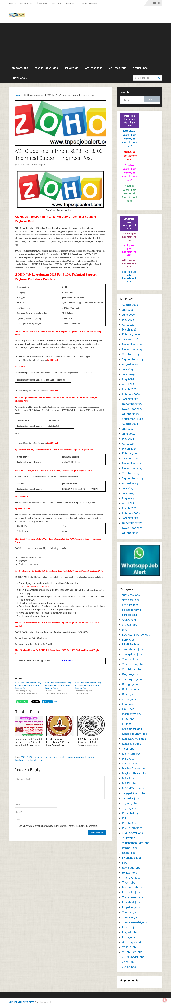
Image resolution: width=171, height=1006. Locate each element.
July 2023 (127, 488)
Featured (128, 704)
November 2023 (132, 468)
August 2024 (130, 423)
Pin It (56, 701)
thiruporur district (133, 887)
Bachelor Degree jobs (136, 634)
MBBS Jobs (129, 783)
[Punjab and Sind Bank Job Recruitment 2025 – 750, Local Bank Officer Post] (29, 726)
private (69, 757)
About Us (12, 3)
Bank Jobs (128, 639)
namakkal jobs (130, 798)
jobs (56, 757)
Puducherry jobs (132, 828)
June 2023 (128, 493)
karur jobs (128, 748)
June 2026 (128, 314)
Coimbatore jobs (132, 664)
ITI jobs (126, 723)
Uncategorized (131, 942)
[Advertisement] (85, 43)
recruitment (80, 757)
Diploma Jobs (130, 689)
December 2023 (132, 463)
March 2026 (129, 329)
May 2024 (128, 438)
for (46, 757)
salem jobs (129, 852)
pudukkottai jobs (132, 833)
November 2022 (132, 528)
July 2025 (127, 369)
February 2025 (131, 394)
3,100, (30, 757)
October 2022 (130, 532)
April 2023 (128, 503)
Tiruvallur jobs (131, 917)
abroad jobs (129, 614)
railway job (71, 68)
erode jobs (129, 699)
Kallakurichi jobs (132, 728)
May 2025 (128, 379)
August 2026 (130, 304)
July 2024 (128, 428)
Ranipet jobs (130, 847)
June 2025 (128, 374)
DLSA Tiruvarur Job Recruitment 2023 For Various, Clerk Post (88, 742)
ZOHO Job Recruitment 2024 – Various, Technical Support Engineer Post (88, 685)
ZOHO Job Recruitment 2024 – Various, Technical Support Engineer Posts (58, 685)
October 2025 (130, 354)
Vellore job (129, 947)
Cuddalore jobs (131, 669)
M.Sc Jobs (128, 758)
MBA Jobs (128, 778)
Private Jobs (19, 78)
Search (159, 78)
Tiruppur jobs (130, 912)
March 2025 (129, 389)
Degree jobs (140, 68)
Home (18, 95)
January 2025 (130, 399)
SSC (124, 862)
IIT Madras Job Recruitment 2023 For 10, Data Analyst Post (59, 742)
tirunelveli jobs (131, 902)
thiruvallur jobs (131, 892)
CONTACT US (26, 3)
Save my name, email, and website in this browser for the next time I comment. (58, 826)
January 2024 (130, 458)
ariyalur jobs (129, 624)
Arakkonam (129, 619)
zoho (40, 760)
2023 (23, 757)
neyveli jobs (129, 803)
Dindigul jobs (130, 684)
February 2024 (131, 453)
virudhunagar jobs (133, 957)
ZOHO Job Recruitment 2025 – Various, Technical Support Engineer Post (28, 685)
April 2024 (128, 443)
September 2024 (132, 418)
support (91, 757)
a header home (131, 609)
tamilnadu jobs (38, 164)
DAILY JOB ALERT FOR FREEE (21, 1002)
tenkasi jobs (129, 872)
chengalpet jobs (132, 654)
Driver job (128, 694)
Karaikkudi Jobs (131, 743)
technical (31, 760)
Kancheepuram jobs (134, 733)
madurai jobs (130, 763)
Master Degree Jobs (135, 768)
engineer (38, 757)
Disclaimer (70, 3)
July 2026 (128, 309)
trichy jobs (128, 937)
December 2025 (132, 344)
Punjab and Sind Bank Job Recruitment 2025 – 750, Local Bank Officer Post (28, 742)
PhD (124, 818)
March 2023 (129, 508)
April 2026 (128, 324)
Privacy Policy (41, 3)
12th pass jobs (93, 68)
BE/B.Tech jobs (132, 644)
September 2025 (132, 359)
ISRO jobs (128, 719)
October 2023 (130, 473)
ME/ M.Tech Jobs (133, 788)
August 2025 (130, 364)
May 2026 (128, 319)
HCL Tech (128, 709)
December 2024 (132, 404)
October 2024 (130, 413)
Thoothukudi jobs (133, 897)
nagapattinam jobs (133, 793)
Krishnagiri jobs (131, 753)
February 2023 (131, 513)
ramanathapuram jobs (135, 842)
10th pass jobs (117, 68)
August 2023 (130, 483)
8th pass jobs (130, 604)
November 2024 (132, 409)
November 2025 (132, 349)
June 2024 (128, 433)
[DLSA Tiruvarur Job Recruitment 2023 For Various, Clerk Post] (91, 726)
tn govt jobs (20, 68)
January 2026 (130, 339)
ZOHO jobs (129, 966)
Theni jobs (128, 882)
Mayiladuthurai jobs (134, 773)
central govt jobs (46, 68)
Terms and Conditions (88, 3)
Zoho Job (128, 962)
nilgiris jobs (129, 808)
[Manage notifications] (165, 1000)
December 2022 (132, 523)
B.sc (124, 629)
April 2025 (128, 384)
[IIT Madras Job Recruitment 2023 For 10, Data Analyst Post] (60, 726)
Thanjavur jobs (131, 877)
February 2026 (131, 334)
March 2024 (129, 448)
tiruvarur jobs (130, 927)
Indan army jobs (132, 714)
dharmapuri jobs (132, 679)
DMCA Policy (56, 3)
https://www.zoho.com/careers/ (35, 586)
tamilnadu (20, 760)
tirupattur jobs (131, 907)
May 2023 (128, 498)
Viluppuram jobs (132, 952)
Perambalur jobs (132, 813)
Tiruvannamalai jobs (134, 922)
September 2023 (132, 478)
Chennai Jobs (130, 659)
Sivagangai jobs (131, 857)
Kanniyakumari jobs (134, 738)
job (50, 757)
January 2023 (130, 518)
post (62, 757)
